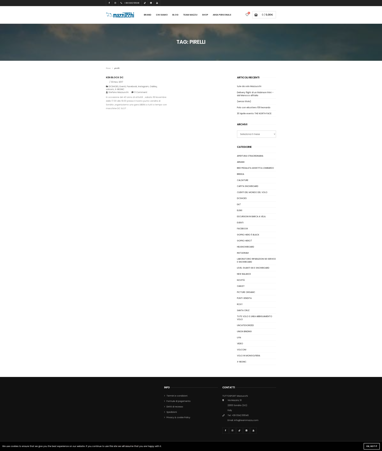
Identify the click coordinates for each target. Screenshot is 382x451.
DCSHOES (113, 86)
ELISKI (239, 210)
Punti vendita (244, 298)
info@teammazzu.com (246, 420)
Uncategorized (245, 325)
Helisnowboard (245, 246)
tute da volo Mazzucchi (249, 86)
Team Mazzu (190, 14)
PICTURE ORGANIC (246, 292)
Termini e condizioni (177, 395)
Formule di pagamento (179, 401)
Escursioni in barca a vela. (251, 216)
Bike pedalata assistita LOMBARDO (255, 167)
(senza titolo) (244, 101)
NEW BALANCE (244, 273)
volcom (110, 89)
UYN (239, 337)
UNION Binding (244, 331)
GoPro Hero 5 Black (248, 234)
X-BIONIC (119, 89)
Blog (175, 14)
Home (108, 68)
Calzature (242, 180)
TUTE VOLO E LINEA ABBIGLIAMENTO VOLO (254, 318)
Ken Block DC (115, 77)
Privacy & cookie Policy (178, 417)
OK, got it (371, 446)
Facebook (132, 86)
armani (240, 161)
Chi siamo (162, 14)
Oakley (153, 86)
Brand (147, 14)
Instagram (143, 86)
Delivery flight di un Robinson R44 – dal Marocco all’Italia (255, 94)
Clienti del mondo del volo (252, 192)
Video (240, 343)
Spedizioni (172, 412)
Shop (205, 14)
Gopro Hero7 (244, 240)
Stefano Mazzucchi (118, 92)
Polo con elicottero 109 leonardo (253, 107)
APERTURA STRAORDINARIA (250, 155)
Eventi (123, 86)
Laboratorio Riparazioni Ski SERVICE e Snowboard (256, 260)
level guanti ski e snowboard (253, 267)
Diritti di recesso (175, 406)
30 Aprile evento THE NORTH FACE (254, 113)
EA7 (239, 204)
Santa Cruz (243, 310)
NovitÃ (241, 280)
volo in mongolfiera (248, 355)
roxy (240, 304)
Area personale (222, 14)
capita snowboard (247, 186)
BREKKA (240, 174)
